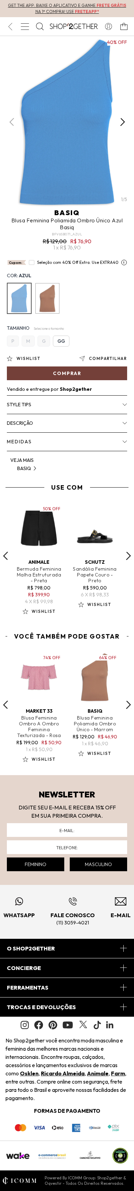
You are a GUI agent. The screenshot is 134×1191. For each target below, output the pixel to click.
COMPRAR (67, 373)
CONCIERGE (24, 968)
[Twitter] (83, 1025)
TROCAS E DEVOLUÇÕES (41, 1007)
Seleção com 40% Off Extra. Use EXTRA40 (78, 262)
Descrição (20, 423)
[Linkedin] (110, 1024)
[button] (122, 122)
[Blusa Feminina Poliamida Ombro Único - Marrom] (47, 298)
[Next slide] (128, 556)
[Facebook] (38, 1024)
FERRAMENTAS (27, 987)
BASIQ (67, 212)
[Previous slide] (5, 556)
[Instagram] (25, 1025)
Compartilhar (108, 358)
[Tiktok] (97, 1024)
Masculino (98, 864)
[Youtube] (68, 1025)
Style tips (19, 404)
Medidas (19, 442)
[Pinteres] (52, 1024)
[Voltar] (10, 26)
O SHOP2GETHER (31, 948)
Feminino (35, 864)
